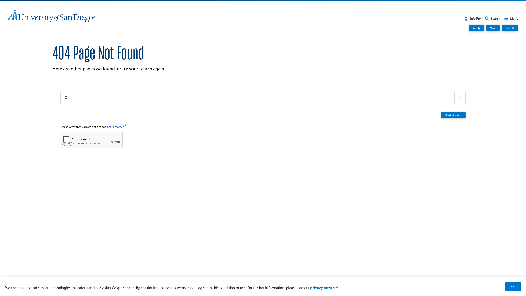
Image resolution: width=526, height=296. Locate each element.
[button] (459, 98)
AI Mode (453, 115)
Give (508, 28)
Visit (493, 28)
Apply (476, 28)
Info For (475, 18)
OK (513, 286)
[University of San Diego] (51, 16)
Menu (514, 18)
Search (495, 18)
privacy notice (322, 287)
